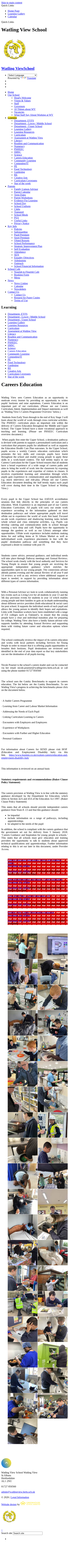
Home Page (14, 11)
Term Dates (20, 194)
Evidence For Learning (26, 200)
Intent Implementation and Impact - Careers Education (35, 879)
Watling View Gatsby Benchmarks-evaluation (31, 912)
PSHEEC (19, 149)
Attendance (20, 252)
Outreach (18, 263)
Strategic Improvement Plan (28, 246)
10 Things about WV (25, 109)
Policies (18, 229)
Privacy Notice (21, 223)
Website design (9, 1504)
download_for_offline (19, 865)
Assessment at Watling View (28, 137)
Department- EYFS (24, 120)
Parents (11, 186)
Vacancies (19, 112)
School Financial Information (29, 266)
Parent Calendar (22, 192)
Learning (12, 117)
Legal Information (20, 1497)
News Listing (21, 283)
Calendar (12, 16)
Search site (6, 1533)
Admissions (20, 260)
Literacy (18, 140)
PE (15, 166)
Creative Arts (20, 177)
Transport (19, 212)
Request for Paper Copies (27, 297)
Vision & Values (22, 100)
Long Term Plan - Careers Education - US (29, 896)
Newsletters (20, 289)
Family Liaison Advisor (26, 189)
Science (18, 155)
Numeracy (19, 146)
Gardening (19, 172)
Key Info (12, 226)
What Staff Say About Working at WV (33, 115)
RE (15, 175)
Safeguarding (21, 232)
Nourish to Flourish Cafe (26, 272)
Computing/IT (21, 163)
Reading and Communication (29, 143)
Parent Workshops (23, 197)
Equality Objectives (24, 257)
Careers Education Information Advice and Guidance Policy (34, 861)
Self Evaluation (22, 249)
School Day (20, 203)
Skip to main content (11, 2)
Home (11, 92)
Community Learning (25, 160)
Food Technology (23, 169)
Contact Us (13, 292)
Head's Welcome (22, 97)
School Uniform (22, 206)
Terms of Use (21, 300)
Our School (13, 95)
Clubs (17, 209)
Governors (19, 106)
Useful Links (20, 220)
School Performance (24, 243)
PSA (16, 217)
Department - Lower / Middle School (33, 123)
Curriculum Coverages (25, 180)
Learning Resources (24, 132)
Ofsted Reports (21, 240)
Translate (31, 78)
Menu (17, 277)
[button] (15, 22)
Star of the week (22, 183)
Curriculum (20, 135)
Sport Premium (21, 237)
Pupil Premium (21, 234)
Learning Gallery (16, 13)
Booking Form (21, 274)
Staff (16, 103)
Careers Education (23, 157)
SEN (16, 254)
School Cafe (14, 269)
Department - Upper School (28, 126)
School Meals (21, 214)
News (11, 280)
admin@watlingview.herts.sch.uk (18, 1492)
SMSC (17, 152)
